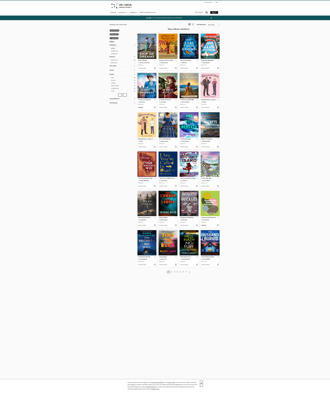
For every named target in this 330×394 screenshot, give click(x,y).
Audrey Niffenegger (144, 180)
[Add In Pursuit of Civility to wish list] (176, 108)
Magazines (133, 12)
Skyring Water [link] (163, 217)
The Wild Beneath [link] (185, 139)
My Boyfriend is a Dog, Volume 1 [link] (146, 139)
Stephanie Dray (164, 141)
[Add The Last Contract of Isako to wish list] (197, 186)
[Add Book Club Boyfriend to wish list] (218, 68)
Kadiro (204, 102)
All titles (113, 48)
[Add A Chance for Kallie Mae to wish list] (197, 108)
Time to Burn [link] (163, 257)
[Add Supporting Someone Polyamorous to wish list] (218, 225)
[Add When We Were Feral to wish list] (155, 225)
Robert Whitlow (206, 141)
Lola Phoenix (206, 220)
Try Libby (149, 18)
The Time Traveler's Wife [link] (145, 178)
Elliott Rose (184, 220)
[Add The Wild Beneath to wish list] (197, 147)
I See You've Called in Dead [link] (167, 178)
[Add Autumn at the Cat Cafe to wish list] (176, 68)
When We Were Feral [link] (144, 217)
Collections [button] (122, 12)
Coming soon (114, 53)
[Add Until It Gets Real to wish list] (218, 186)
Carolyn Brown (206, 180)
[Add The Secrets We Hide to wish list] (155, 265)
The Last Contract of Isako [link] (188, 178)
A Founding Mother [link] (165, 139)
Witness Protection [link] (206, 139)
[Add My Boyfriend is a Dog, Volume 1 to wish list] (155, 147)
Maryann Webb (206, 259)
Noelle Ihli (184, 62)
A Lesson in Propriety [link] (144, 100)
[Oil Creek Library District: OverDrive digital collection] (121, 6)
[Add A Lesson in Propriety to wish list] (155, 108)
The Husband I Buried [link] (207, 257)
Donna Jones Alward (145, 62)
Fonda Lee (184, 180)
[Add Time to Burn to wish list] (176, 265)
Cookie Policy (155, 389)
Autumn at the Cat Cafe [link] (166, 60)
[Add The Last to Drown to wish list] (197, 68)
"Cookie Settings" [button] (151, 387)
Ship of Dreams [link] (142, 60)
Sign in (214, 12)
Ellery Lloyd (163, 259)
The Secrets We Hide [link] (144, 257)
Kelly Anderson (185, 141)
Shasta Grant (143, 220)
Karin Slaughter (143, 259)
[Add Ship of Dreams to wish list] (155, 68)
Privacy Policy (171, 382)
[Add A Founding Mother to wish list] (176, 147)
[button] (208, 2)
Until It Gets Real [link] (206, 178)
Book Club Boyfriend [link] (207, 60)
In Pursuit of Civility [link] (165, 100)
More (122, 95)
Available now (114, 51)
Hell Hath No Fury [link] (185, 257)
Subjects (113, 12)
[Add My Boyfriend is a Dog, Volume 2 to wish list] (218, 108)
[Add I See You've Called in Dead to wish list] (176, 186)
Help (217, 2)
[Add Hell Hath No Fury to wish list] (197, 265)
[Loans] (206, 12)
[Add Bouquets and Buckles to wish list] (197, 225)
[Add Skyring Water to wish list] (176, 225)
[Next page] (189, 272)
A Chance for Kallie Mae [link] (187, 100)
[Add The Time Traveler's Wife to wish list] (155, 186)
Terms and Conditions (157, 382)
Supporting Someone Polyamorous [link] (209, 217)
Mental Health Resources (148, 12)
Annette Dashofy (186, 259)
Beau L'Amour (164, 220)
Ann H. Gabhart (185, 102)
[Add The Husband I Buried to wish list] (218, 265)
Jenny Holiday (206, 62)
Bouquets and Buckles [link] (187, 217)
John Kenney (164, 180)
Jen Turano (142, 102)
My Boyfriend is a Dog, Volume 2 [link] (209, 100)
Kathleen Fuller (164, 62)
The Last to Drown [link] (185, 60)
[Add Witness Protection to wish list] (218, 147)
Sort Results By (201, 24)
